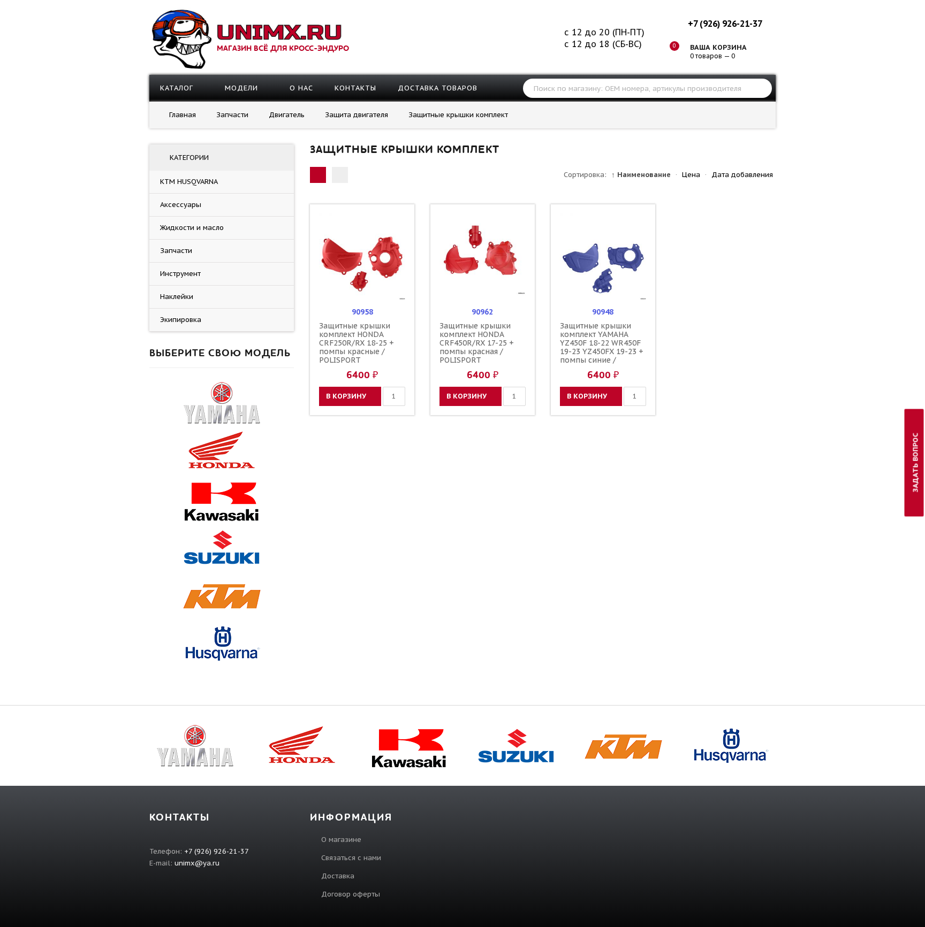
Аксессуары (180, 204)
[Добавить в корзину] (328, 256)
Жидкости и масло (192, 227)
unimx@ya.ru (197, 863)
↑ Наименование (641, 174)
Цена (691, 174)
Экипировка (180, 319)
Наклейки (176, 296)
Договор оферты (350, 894)
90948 (602, 312)
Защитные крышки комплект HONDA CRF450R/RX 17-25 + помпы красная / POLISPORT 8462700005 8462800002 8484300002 (476, 355)
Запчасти (176, 250)
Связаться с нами (351, 857)
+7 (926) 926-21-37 (725, 23)
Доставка (337, 875)
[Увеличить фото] (365, 222)
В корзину (346, 396)
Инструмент (180, 273)
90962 (482, 312)
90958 (362, 312)
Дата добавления (742, 174)
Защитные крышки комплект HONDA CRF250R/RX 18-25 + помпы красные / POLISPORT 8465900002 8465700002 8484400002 (356, 355)
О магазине (341, 839)
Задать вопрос (915, 462)
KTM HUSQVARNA (188, 181)
